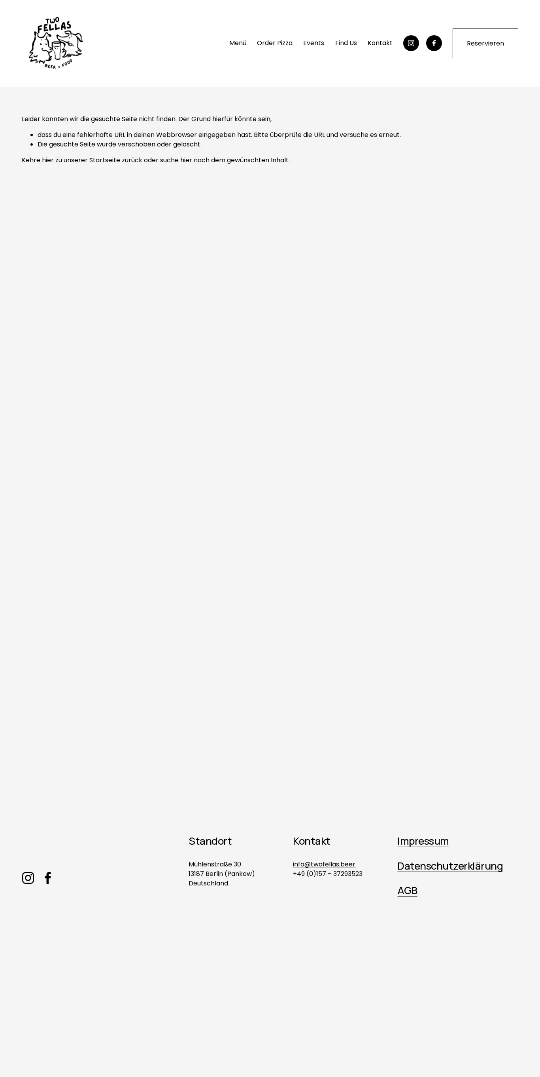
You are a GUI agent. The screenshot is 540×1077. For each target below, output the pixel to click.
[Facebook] (434, 43)
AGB (407, 890)
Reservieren (485, 43)
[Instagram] (411, 43)
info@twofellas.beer (324, 864)
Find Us (346, 42)
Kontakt (380, 42)
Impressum (423, 841)
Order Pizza (275, 42)
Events (313, 42)
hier (48, 160)
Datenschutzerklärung (450, 866)
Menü (237, 42)
